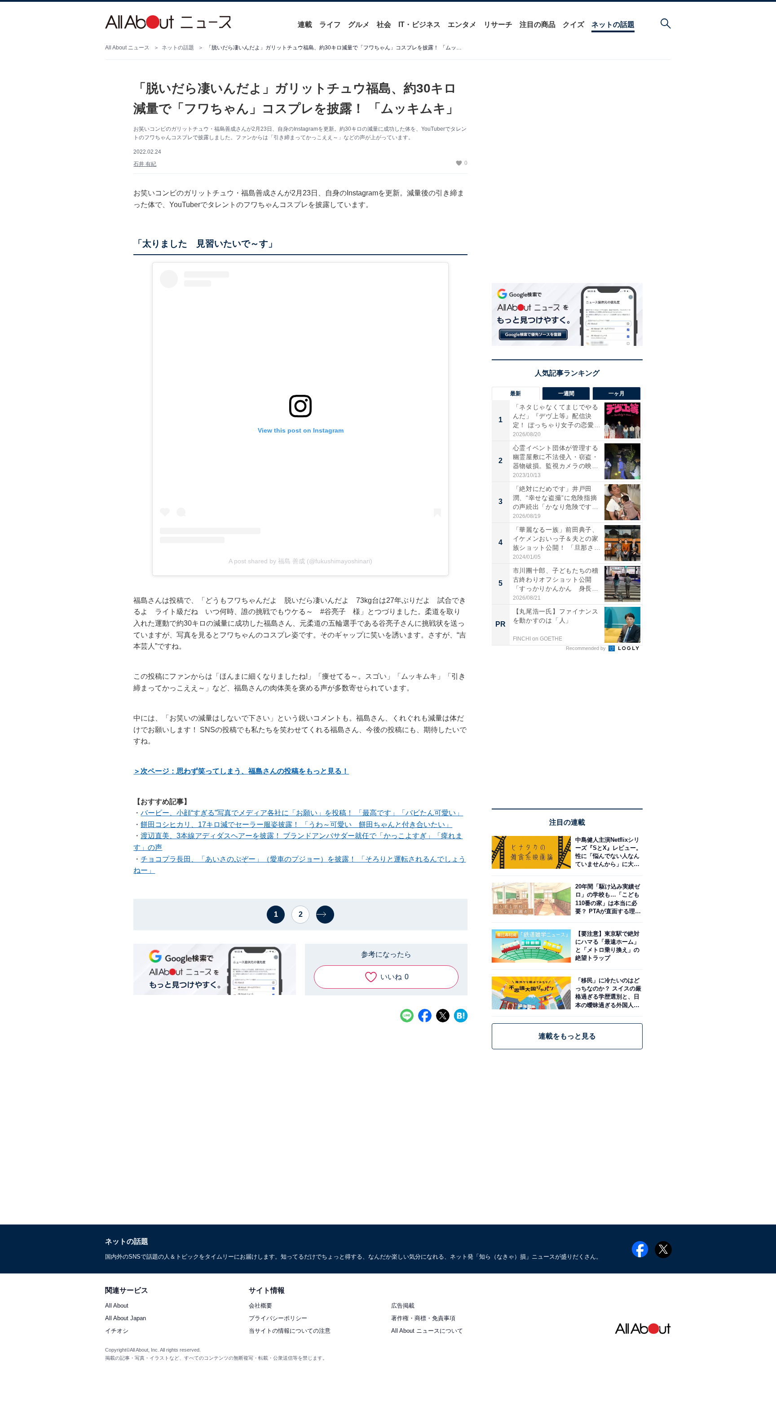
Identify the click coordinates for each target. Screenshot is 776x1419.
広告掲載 (402, 1306)
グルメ (359, 24)
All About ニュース (127, 47)
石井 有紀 (144, 164)
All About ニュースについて (427, 1331)
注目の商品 (538, 24)
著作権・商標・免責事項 (423, 1319)
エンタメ (462, 24)
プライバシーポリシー (278, 1319)
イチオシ (116, 1331)
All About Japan (125, 1319)
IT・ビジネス (419, 24)
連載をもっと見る (567, 1036)
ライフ (330, 24)
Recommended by (586, 648)
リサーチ (498, 24)
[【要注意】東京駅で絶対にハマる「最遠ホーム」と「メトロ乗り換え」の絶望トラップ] (607, 945)
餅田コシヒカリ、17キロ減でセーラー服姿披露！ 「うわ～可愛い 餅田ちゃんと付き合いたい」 (296, 824)
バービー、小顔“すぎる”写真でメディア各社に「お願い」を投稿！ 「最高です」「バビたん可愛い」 (302, 813)
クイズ (573, 24)
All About (116, 1306)
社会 (384, 24)
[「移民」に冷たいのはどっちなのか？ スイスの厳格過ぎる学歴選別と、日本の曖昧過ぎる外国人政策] (607, 993)
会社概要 (260, 1306)
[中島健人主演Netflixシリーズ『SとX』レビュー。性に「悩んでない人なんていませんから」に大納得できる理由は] (607, 852)
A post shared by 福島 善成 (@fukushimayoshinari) (300, 561)
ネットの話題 (613, 24)
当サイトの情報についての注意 (290, 1331)
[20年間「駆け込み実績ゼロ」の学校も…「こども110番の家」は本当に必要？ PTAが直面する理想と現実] (607, 899)
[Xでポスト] (443, 1015)
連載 (305, 24)
